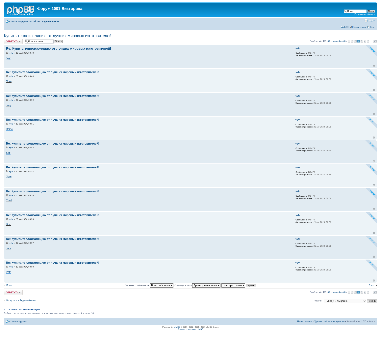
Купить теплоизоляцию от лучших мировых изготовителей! (58, 36)
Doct (8, 224)
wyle (11, 53)
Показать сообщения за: (137, 285)
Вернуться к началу (374, 66)
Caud (9, 200)
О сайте (34, 21)
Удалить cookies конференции (329, 321)
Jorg (8, 105)
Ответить (8, 40)
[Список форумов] (21, 9)
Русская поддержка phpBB (190, 329)
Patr (8, 271)
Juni (8, 248)
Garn (9, 176)
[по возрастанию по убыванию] (238, 285)
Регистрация (359, 27)
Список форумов (18, 21)
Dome (9, 128)
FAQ (346, 27)
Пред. (9, 285)
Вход (372, 27)
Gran (9, 81)
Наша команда (304, 321)
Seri (8, 152)
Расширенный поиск (364, 14)
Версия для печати (366, 20)
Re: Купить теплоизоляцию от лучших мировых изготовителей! (58, 48)
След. (372, 285)
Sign (8, 58)
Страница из (336, 41)
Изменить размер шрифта (372, 20)
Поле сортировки (183, 285)
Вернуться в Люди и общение (21, 300)
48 (375, 41)
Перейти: (317, 300)
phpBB (177, 327)
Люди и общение (50, 21)
